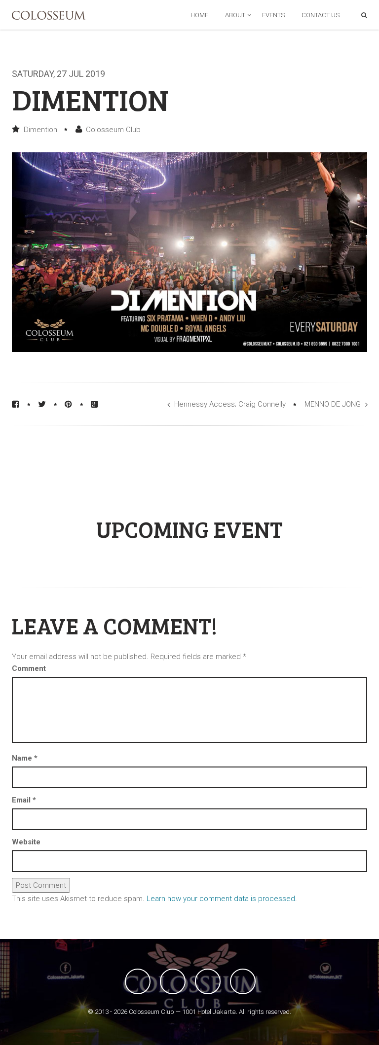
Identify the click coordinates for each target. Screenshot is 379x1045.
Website (26, 841)
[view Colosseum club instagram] (243, 981)
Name (25, 758)
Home (199, 15)
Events (273, 15)
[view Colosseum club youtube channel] (208, 981)
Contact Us (321, 15)
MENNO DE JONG (332, 404)
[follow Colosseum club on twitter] (173, 981)
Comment (29, 668)
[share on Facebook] (15, 404)
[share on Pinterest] (68, 404)
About (235, 15)
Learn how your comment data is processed (221, 898)
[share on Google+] (94, 404)
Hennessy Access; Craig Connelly (230, 404)
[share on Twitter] (42, 404)
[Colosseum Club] (48, 15)
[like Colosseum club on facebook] (138, 981)
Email (24, 800)
